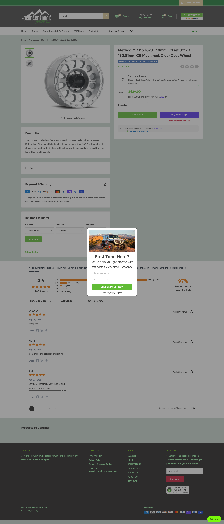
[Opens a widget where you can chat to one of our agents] (214, 519)
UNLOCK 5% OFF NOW (112, 287)
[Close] (134, 231)
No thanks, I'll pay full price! (112, 293)
